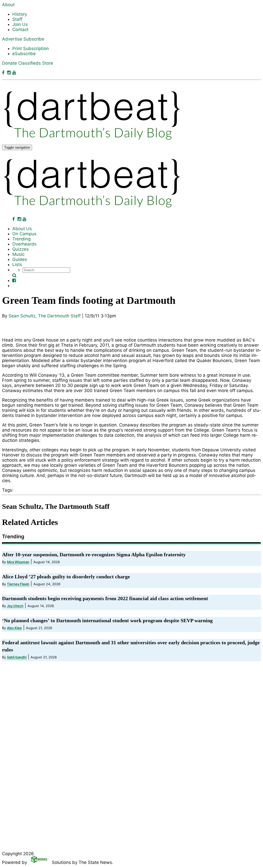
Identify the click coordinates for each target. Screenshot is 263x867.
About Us (22, 228)
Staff (17, 19)
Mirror (18, 711)
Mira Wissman (18, 562)
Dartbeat (21, 720)
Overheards (24, 244)
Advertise (12, 39)
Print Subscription (30, 48)
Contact (20, 29)
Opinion (20, 682)
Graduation (23, 758)
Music (18, 254)
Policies (20, 768)
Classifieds (29, 63)
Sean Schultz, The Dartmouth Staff (44, 315)
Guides (19, 259)
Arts (16, 701)
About (8, 4)
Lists (17, 264)
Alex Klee (14, 628)
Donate (9, 63)
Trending (21, 238)
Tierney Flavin (18, 584)
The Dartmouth (28, 739)
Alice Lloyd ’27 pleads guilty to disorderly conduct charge (66, 576)
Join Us (20, 24)
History (19, 14)
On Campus (24, 233)
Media (18, 730)
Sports (19, 692)
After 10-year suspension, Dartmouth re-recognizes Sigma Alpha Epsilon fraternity (94, 554)
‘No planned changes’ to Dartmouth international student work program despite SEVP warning (107, 620)
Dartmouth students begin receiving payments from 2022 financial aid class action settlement (105, 598)
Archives (21, 796)
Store (47, 63)
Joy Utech (15, 606)
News (18, 673)
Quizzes (20, 249)
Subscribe (33, 39)
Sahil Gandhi (16, 657)
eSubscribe (24, 53)
